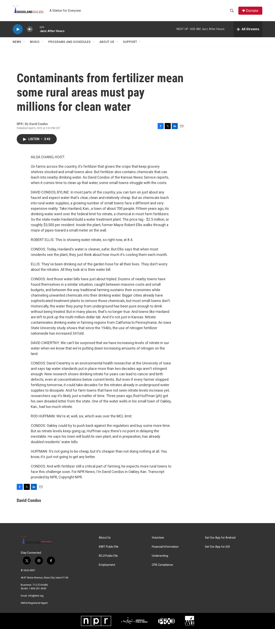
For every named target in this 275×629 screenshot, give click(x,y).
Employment (107, 564)
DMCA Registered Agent (34, 603)
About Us (106, 41)
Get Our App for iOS (217, 546)
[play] (17, 29)
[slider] (36, 29)
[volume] (29, 29)
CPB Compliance (162, 564)
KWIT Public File (108, 546)
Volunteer (158, 537)
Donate (252, 10)
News (17, 41)
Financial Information (165, 546)
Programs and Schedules (69, 41)
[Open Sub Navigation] (24, 41)
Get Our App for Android (220, 537)
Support (130, 41)
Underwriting (160, 555)
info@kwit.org (35, 595)
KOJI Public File (108, 555)
